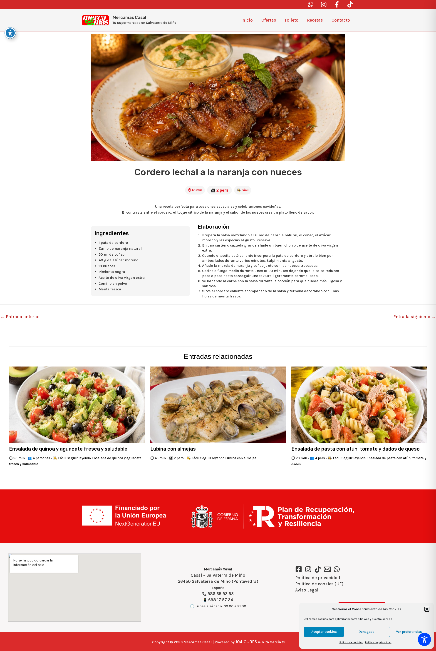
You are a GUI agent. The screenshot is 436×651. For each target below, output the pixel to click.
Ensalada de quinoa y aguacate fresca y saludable (68, 449)
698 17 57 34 (220, 599)
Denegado (366, 632)
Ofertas (268, 20)
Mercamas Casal (129, 17)
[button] (427, 609)
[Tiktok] (350, 4)
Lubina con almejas (173, 449)
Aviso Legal (306, 590)
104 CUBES (246, 641)
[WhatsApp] (336, 569)
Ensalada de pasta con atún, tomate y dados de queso (355, 449)
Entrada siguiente (414, 316)
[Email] (327, 569)
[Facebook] (337, 4)
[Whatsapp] (310, 4)
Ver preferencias (409, 632)
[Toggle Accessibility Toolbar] (424, 639)
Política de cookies (351, 642)
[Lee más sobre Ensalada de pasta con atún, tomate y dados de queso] (359, 404)
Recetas (315, 20)
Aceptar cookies (324, 632)
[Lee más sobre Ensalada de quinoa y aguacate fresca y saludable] (77, 404)
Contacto (341, 20)
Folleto (291, 20)
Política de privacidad (378, 642)
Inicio (247, 20)
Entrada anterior (20, 316)
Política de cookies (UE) (319, 583)
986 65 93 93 (221, 593)
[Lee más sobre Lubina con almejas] (218, 404)
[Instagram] (324, 4)
